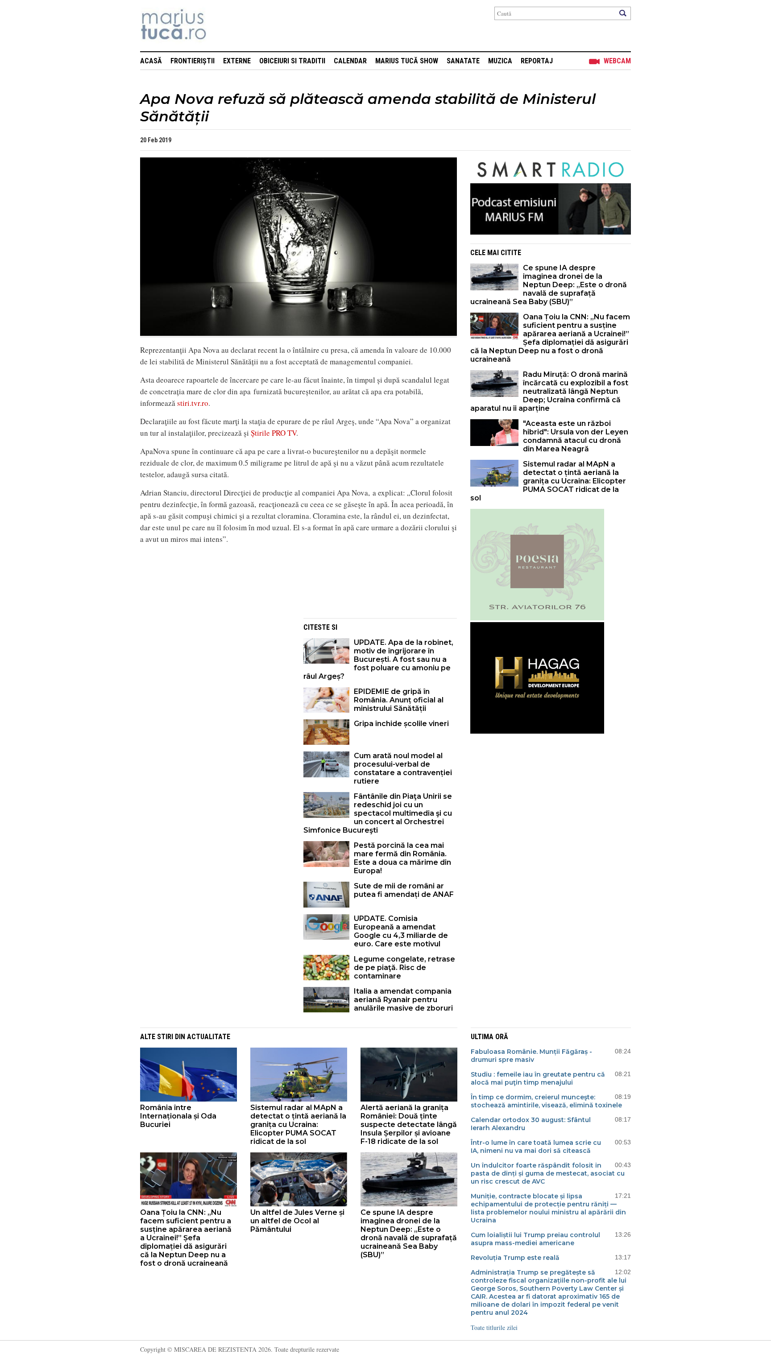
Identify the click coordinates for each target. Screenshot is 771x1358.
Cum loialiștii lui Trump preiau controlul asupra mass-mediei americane (535, 1239)
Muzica (500, 61)
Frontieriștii (192, 61)
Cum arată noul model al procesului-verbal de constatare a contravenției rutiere (403, 768)
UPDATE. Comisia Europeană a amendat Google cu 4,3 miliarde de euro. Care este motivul (401, 931)
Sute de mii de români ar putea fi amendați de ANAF (404, 890)
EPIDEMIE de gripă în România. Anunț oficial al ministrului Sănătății (399, 700)
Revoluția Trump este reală (515, 1258)
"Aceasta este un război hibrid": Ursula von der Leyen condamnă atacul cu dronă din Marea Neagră (575, 436)
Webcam (617, 61)
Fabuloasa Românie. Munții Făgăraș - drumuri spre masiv (531, 1056)
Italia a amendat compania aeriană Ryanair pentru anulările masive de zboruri (403, 999)
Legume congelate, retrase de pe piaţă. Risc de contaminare (404, 967)
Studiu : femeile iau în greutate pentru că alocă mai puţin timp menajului (538, 1078)
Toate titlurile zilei (494, 1327)
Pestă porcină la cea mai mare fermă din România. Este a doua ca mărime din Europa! (402, 858)
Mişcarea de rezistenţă (221, 26)
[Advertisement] (215, 680)
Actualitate (208, 1036)
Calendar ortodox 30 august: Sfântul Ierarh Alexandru (531, 1124)
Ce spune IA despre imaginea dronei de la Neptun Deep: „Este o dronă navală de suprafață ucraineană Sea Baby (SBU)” (548, 285)
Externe (237, 61)
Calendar (350, 61)
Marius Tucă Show (406, 61)
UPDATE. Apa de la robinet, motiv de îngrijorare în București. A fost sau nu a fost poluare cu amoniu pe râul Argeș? (378, 659)
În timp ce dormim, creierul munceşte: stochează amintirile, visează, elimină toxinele (546, 1101)
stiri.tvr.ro (192, 403)
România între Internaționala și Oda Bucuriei (178, 1116)
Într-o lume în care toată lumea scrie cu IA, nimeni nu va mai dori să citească (536, 1147)
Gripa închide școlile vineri (401, 723)
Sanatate (463, 61)
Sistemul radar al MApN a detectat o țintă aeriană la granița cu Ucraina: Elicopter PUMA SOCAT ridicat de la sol (548, 481)
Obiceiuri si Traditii (292, 61)
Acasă (151, 61)
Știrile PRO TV (273, 433)
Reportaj (537, 61)
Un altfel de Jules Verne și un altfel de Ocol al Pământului (297, 1221)
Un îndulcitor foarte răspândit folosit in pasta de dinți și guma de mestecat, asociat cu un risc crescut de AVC (548, 1173)
